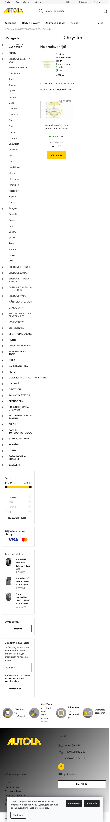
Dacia (11, 102)
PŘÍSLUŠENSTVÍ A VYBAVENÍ (19, 408)
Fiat (11, 120)
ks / (81, 784)
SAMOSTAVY (16, 307)
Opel (11, 202)
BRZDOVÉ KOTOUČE (20, 267)
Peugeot (13, 208)
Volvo (12, 255)
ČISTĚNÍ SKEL (16, 328)
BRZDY (12, 53)
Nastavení (18, 815)
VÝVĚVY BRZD (16, 322)
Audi (11, 79)
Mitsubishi (14, 184)
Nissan (12, 196)
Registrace (98, 2)
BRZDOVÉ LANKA (18, 272)
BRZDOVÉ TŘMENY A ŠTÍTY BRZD (20, 289)
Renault (13, 214)
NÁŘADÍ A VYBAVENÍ (20, 301)
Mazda (12, 173)
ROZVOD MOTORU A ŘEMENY (20, 417)
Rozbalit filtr (17, 517)
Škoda (12, 243)
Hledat (18, 628)
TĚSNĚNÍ (14, 444)
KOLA (12, 360)
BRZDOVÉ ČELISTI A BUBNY (20, 60)
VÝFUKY (13, 450)
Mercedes (14, 179)
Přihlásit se (14, 688)
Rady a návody (22, 2)
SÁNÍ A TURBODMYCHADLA (20, 431)
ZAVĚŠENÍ (14, 464)
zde (46, 807)
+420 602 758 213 (75, 758)
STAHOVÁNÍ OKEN (19, 438)
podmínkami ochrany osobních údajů (14, 680)
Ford (11, 126)
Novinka (19, 507)
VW (11, 261)
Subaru (12, 231)
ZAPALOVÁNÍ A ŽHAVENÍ (17, 458)
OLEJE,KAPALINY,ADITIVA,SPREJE (22, 377)
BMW (12, 91)
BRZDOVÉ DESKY (18, 67)
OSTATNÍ (14, 383)
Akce (19, 502)
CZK (68, 2)
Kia (10, 155)
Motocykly (14, 190)
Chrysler (13, 149)
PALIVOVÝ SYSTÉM (19, 395)
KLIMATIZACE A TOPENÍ (17, 353)
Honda (12, 132)
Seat (11, 226)
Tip (19, 511)
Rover (12, 220)
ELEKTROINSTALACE (20, 334)
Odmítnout (74, 803)
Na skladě (19, 497)
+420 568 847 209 (75, 751)
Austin (12, 85)
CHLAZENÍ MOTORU (20, 345)
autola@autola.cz (74, 745)
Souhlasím (91, 803)
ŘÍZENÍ (12, 424)
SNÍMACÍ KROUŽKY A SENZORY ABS (20, 315)
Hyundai (13, 138)
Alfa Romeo (15, 73)
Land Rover (14, 167)
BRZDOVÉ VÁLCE (18, 296)
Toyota (12, 249)
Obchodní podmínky (14, 795)
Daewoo (13, 108)
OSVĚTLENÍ (15, 389)
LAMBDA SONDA (18, 366)
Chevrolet (14, 143)
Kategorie (12, 38)
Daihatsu (13, 114)
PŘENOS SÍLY (16, 401)
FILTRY (12, 339)
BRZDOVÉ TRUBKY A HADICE (20, 280)
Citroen (12, 97)
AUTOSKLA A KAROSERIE (16, 46)
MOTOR (13, 371)
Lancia (12, 161)
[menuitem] (10, 23)
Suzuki (12, 237)
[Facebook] (61, 766)
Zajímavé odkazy (12, 791)
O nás (7, 2)
